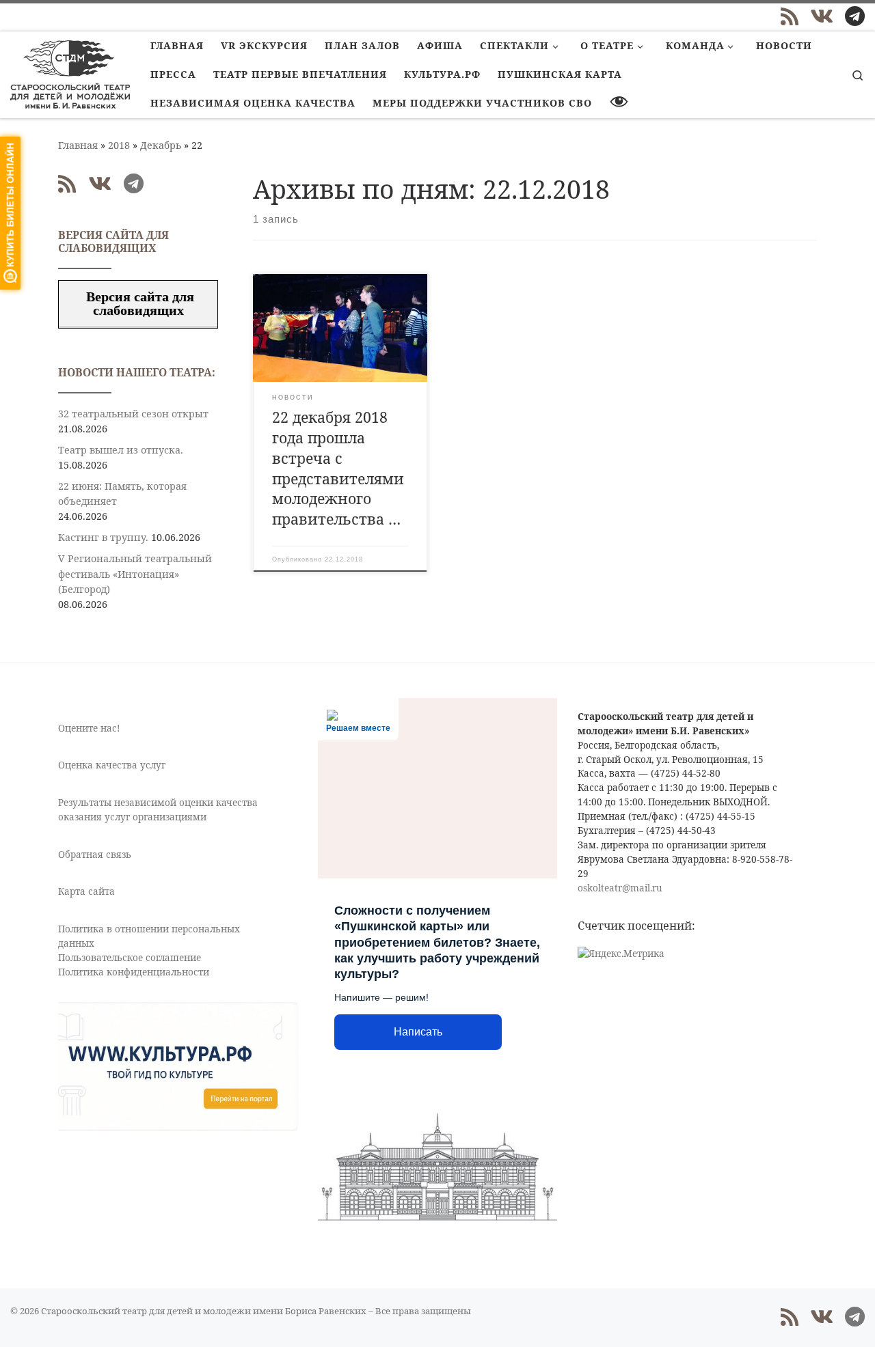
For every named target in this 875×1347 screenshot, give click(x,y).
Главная (78, 145)
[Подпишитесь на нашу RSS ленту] (789, 16)
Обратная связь (94, 854)
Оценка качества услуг (111, 765)
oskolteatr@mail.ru (620, 888)
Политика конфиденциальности (133, 972)
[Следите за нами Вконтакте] (821, 16)
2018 (119, 145)
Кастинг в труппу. (103, 537)
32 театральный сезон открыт (133, 413)
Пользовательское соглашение (129, 958)
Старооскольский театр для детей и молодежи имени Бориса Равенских (203, 1311)
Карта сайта (86, 891)
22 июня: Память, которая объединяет (122, 494)
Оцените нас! (89, 728)
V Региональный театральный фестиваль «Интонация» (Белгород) (135, 573)
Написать (418, 1032)
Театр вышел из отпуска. (120, 449)
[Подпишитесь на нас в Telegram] (855, 16)
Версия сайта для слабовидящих (138, 303)
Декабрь (160, 145)
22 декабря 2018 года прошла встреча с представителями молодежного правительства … (338, 468)
